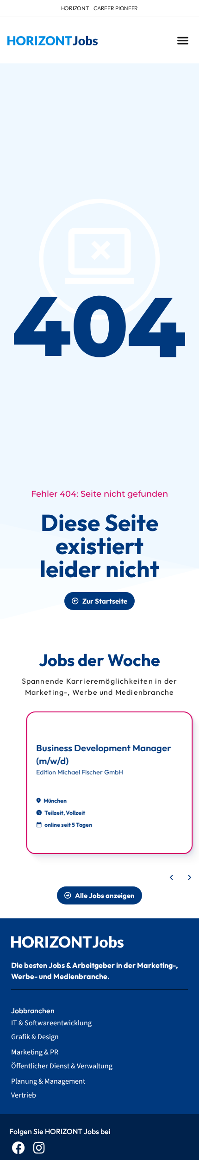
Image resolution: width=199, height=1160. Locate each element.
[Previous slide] (172, 877)
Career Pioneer (115, 8)
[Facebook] (18, 1148)
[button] (183, 40)
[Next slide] (189, 877)
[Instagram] (39, 1148)
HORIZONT (75, 8)
